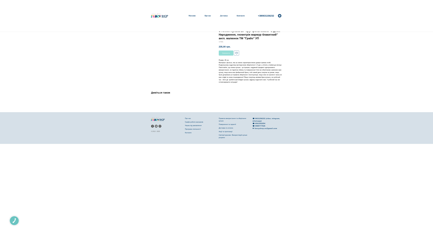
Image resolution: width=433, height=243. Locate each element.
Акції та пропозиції (225, 131)
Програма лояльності (193, 129)
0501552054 (260, 123)
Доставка (224, 16)
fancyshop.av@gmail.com (266, 128)
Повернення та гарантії (227, 124)
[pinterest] (160, 126)
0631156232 (260, 118)
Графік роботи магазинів (194, 122)
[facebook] (152, 126)
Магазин (192, 16)
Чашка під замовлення (193, 125)
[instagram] (279, 15)
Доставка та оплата (226, 128)
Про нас (208, 16)
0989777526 (260, 126)
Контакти (241, 16)
